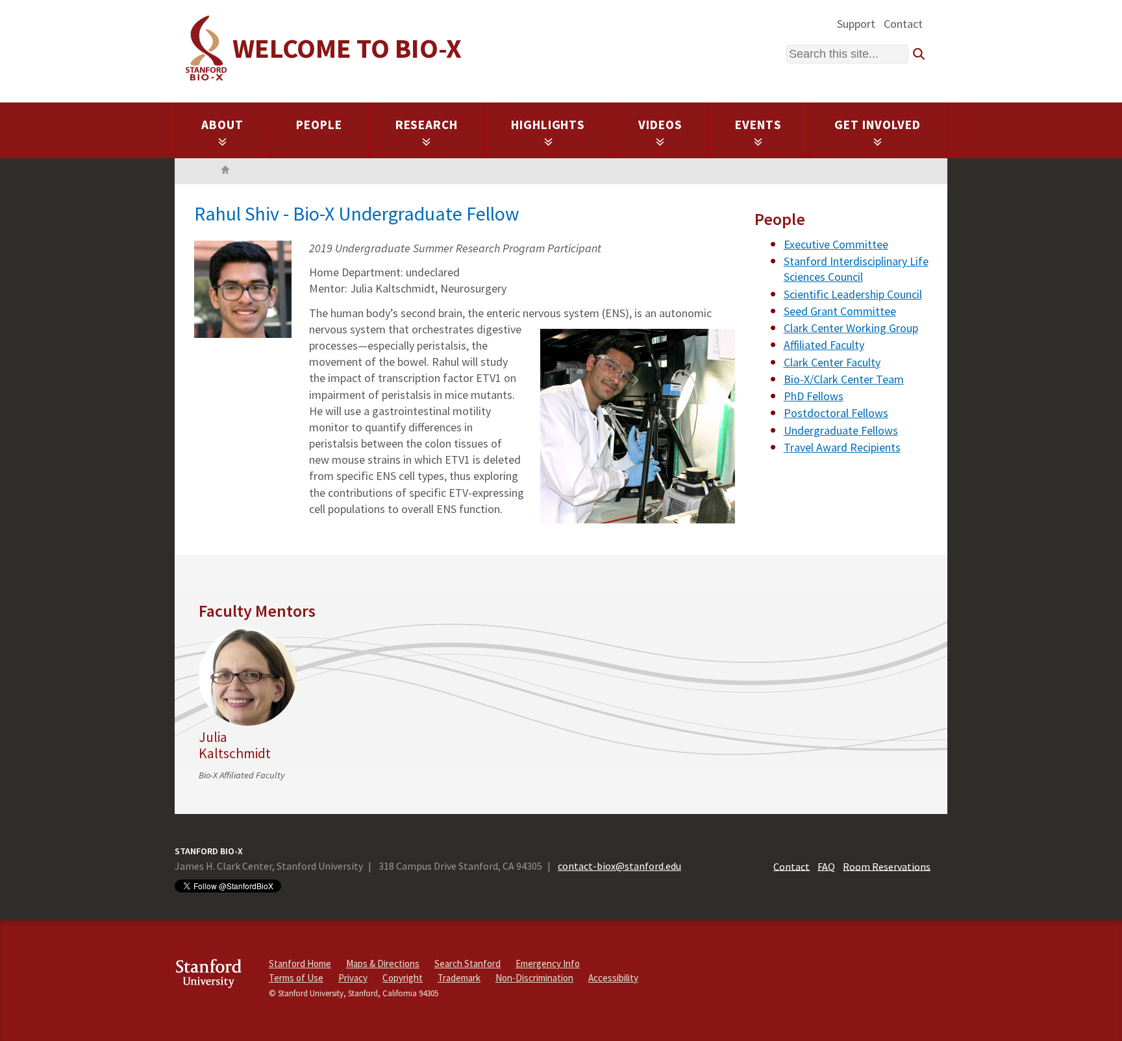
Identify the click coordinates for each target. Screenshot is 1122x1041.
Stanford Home (300, 963)
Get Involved (877, 124)
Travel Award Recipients (842, 447)
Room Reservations (886, 865)
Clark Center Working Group (851, 327)
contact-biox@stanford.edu (619, 865)
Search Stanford (467, 963)
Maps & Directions (382, 963)
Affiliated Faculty (824, 344)
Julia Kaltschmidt (235, 745)
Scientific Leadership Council (853, 294)
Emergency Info (548, 963)
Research (426, 124)
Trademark (459, 978)
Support (856, 23)
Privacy (353, 978)
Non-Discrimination (534, 978)
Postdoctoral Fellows (836, 412)
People (319, 124)
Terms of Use (296, 978)
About (222, 124)
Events (758, 124)
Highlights (548, 124)
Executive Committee (836, 244)
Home (225, 171)
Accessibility (613, 978)
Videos (660, 124)
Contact (903, 23)
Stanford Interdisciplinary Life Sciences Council (856, 269)
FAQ (826, 865)
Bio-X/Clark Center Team (844, 379)
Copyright (402, 978)
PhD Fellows (813, 396)
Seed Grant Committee (840, 311)
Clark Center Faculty (832, 362)
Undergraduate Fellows (841, 430)
